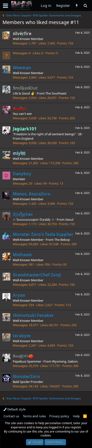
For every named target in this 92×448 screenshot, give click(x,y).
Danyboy (22, 173)
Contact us (11, 416)
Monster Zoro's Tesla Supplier (43, 234)
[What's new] (76, 5)
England (27, 138)
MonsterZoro (26, 376)
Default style (16, 409)
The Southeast (55, 93)
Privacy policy (59, 416)
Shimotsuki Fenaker (33, 315)
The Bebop (62, 239)
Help (76, 416)
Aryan (19, 295)
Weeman (22, 67)
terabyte (22, 336)
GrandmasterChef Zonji (37, 275)
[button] (5, 6)
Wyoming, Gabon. (65, 361)
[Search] (85, 5)
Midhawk (22, 255)
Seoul (69, 219)
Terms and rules (34, 416)
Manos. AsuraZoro (32, 194)
